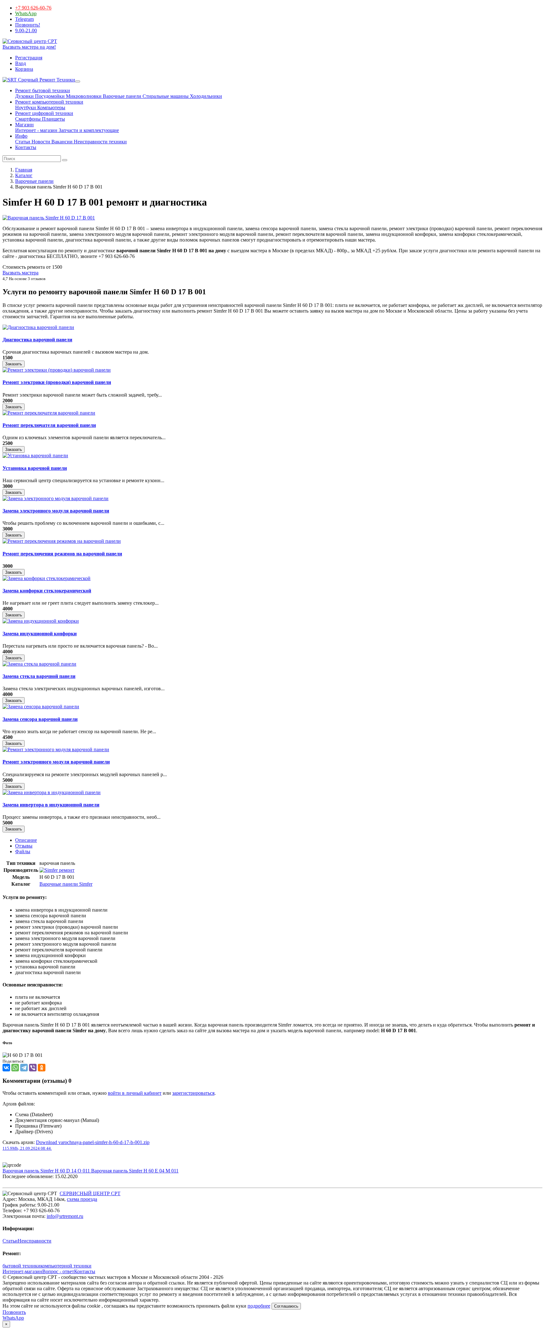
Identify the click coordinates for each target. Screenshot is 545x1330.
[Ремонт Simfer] (56, 870)
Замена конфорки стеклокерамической (47, 590)
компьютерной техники (65, 1265)
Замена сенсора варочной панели (40, 719)
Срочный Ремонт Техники (46, 79)
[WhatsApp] (15, 1067)
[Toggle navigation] (77, 81)
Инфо (21, 136)
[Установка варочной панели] (35, 455)
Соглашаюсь (286, 1306)
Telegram (24, 19)
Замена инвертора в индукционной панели (51, 804)
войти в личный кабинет (134, 1093)
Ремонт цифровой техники (44, 113)
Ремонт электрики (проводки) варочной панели (57, 382)
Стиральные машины (165, 96)
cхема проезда (82, 1199)
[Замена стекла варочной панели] (39, 664)
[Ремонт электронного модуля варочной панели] (56, 749)
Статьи (22, 141)
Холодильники (205, 96)
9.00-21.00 (26, 30)
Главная (23, 169)
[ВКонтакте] (6, 1067)
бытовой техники (21, 1265)
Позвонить (14, 1312)
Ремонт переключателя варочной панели (49, 425)
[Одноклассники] (41, 1067)
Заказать (13, 364)
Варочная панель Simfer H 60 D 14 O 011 (47, 1170)
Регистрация (28, 57)
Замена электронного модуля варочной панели (56, 510)
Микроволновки (83, 96)
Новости (40, 141)
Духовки (24, 96)
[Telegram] (24, 1067)
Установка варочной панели (35, 468)
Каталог (23, 175)
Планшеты (53, 119)
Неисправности (34, 1240)
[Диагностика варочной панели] (38, 327)
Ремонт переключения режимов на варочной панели (62, 553)
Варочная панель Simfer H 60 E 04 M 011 (135, 1170)
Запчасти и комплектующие (88, 130)
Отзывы (23, 845)
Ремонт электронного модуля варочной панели (56, 761)
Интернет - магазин (36, 130)
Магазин (24, 124)
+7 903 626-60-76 (33, 7)
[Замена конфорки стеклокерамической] (47, 578)
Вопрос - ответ (58, 1271)
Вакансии (61, 141)
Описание (26, 840)
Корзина (24, 69)
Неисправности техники (100, 141)
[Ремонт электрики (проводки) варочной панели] (57, 370)
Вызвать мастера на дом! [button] (29, 47)
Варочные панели (121, 96)
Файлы (22, 851)
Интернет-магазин (22, 1271)
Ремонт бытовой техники (42, 90)
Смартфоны (28, 119)
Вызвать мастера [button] (20, 272)
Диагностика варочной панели (37, 339)
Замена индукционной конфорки (40, 633)
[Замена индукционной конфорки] (41, 621)
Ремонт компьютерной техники (49, 102)
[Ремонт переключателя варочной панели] (49, 413)
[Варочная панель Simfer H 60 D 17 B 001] (49, 217)
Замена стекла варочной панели (39, 676)
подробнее (259, 1306)
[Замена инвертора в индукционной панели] (52, 792)
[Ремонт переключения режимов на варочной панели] (62, 541)
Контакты (25, 147)
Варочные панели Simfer (65, 884)
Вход (20, 63)
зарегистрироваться (193, 1093)
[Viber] (33, 1067)
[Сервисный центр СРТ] (30, 41)
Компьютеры (50, 107)
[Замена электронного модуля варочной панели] (55, 498)
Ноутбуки (25, 107)
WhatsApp (26, 13)
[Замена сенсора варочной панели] (41, 706)
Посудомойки (49, 96)
